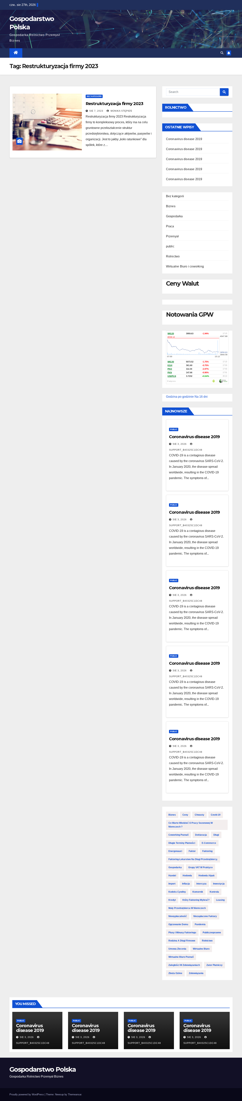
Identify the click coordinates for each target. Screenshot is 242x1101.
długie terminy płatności (181, 843)
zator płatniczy (214, 965)
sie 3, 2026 (180, 444)
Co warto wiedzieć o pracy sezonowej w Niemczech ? (190, 825)
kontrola (214, 892)
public (170, 246)
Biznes (170, 206)
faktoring (207, 851)
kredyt (172, 900)
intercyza (201, 883)
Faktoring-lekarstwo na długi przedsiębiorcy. (193, 859)
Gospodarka (174, 216)
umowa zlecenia (177, 948)
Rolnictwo (173, 256)
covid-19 (215, 814)
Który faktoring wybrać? (195, 900)
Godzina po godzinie (180, 396)
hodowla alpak (207, 875)
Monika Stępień (121, 111)
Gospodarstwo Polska (42, 1069)
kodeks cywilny (177, 892)
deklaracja (201, 835)
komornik (197, 892)
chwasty (199, 814)
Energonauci (175, 851)
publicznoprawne (212, 932)
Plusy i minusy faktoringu (182, 932)
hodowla (187, 875)
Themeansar (74, 1094)
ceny (185, 814)
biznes (172, 814)
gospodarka (175, 867)
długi (216, 835)
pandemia (200, 924)
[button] (221, 53)
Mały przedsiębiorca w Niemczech (187, 908)
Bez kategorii (94, 96)
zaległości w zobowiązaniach (184, 965)
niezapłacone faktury (205, 916)
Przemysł (172, 236)
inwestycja (219, 883)
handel (172, 875)
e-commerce (209, 843)
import (171, 883)
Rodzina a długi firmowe (181, 940)
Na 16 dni (201, 396)
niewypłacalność (177, 916)
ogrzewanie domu (178, 924)
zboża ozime (175, 973)
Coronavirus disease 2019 (184, 139)
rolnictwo (207, 940)
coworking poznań (178, 835)
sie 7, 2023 (96, 111)
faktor (192, 851)
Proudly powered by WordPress (27, 1094)
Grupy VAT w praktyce (200, 867)
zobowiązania (196, 973)
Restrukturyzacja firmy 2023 (114, 103)
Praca (170, 226)
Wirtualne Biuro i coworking (185, 266)
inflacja (186, 883)
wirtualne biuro (201, 948)
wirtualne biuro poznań (181, 957)
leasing (220, 900)
